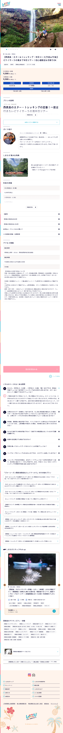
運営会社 (46, 703)
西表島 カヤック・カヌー (50, 624)
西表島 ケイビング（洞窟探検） (37, 632)
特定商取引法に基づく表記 (35, 703)
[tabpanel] (31, 27)
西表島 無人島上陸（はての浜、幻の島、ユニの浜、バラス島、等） (27, 626)
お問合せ (7, 696)
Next (55, 49)
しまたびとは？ (38, 689)
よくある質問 (38, 693)
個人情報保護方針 (21, 703)
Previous (50, 49)
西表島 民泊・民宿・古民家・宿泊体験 (12, 639)
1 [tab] (6, 49)
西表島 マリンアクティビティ (10, 624)
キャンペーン (8, 685)
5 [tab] (13, 49)
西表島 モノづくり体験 (24, 637)
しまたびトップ (9, 681)
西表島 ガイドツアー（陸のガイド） (39, 634)
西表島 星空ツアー (8, 634)
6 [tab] (15, 49)
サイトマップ (54, 703)
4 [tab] (11, 49)
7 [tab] (17, 49)
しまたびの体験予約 (39, 681)
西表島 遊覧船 (7, 626)
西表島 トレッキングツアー (22, 632)
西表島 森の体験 (32, 629)
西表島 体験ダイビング (38, 624)
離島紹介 (7, 689)
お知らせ (7, 693)
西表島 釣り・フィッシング (10, 629)
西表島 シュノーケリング (25, 624)
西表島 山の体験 (42, 629)
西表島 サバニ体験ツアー (50, 626)
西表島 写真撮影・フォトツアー (22, 634)
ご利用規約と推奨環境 (9, 703)
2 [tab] (8, 49)
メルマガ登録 (38, 696)
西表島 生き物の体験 (8, 632)
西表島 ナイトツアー (50, 632)
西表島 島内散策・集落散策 (10, 637)
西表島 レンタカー (23, 629)
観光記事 (36, 685)
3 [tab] (10, 49)
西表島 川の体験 (51, 629)
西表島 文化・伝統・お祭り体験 (38, 637)
